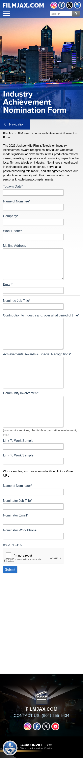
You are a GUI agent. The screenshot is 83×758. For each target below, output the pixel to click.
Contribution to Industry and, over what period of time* (41, 315)
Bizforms (23, 133)
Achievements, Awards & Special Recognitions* (37, 354)
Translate (77, 5)
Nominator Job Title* (17, 500)
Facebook (61, 5)
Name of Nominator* (17, 485)
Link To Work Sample (18, 440)
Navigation (17, 124)
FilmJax (8, 133)
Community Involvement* (21, 393)
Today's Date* (13, 186)
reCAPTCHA (12, 545)
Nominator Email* (15, 515)
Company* (10, 216)
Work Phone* (12, 231)
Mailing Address (14, 245)
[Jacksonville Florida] (23, 5)
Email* (7, 284)
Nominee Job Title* (16, 300)
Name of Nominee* (16, 201)
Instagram (53, 5)
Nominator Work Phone (19, 530)
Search (76, 14)
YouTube (55, 726)
